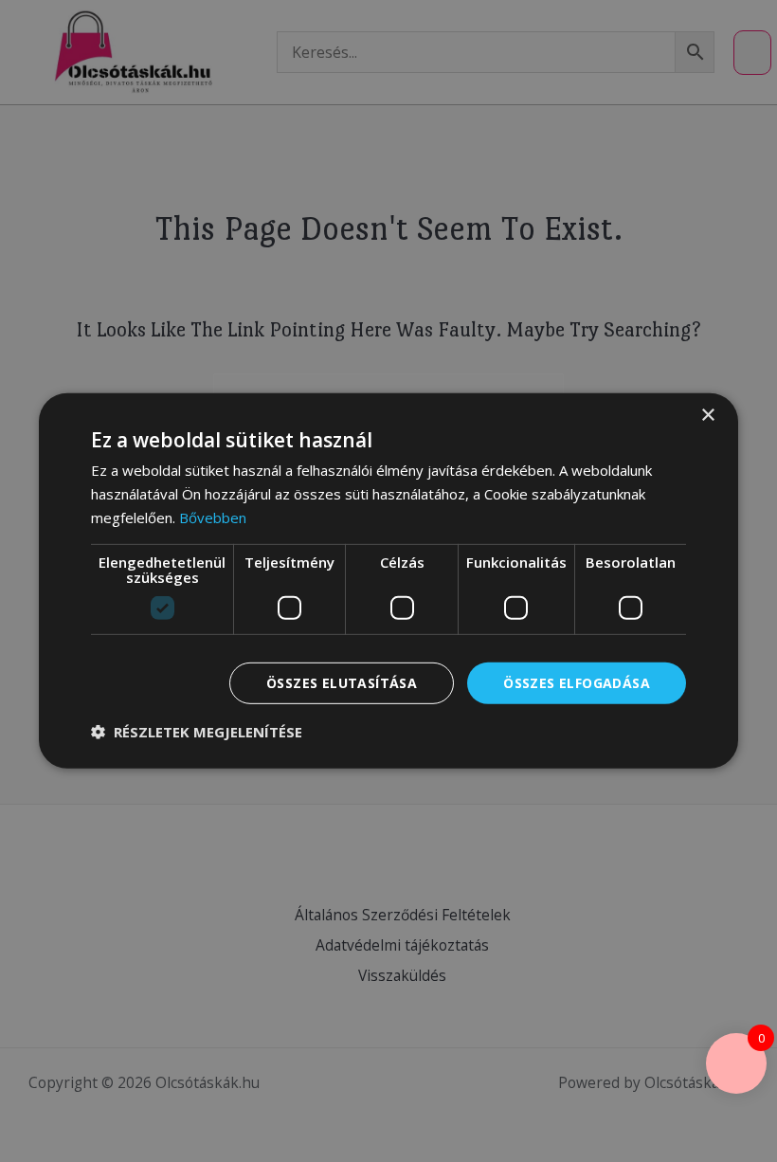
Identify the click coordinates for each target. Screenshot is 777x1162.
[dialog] (388, 581)
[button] (196, 731)
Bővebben (212, 517)
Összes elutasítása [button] (341, 682)
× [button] (707, 416)
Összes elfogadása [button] (576, 682)
